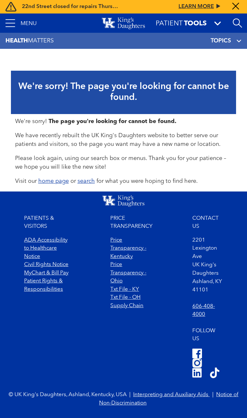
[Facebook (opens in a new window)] (197, 353)
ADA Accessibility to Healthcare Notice (46, 248)
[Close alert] (236, 6)
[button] (21, 23)
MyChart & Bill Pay (46, 273)
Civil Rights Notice (46, 264)
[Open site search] (237, 23)
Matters (29, 41)
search (86, 181)
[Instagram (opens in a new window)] (197, 363)
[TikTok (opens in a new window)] (214, 374)
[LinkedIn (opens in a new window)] (197, 374)
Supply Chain (126, 305)
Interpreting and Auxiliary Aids (171, 394)
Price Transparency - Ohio (128, 273)
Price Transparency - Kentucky (128, 248)
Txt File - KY (124, 289)
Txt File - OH (125, 297)
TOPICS (221, 41)
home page (53, 181)
